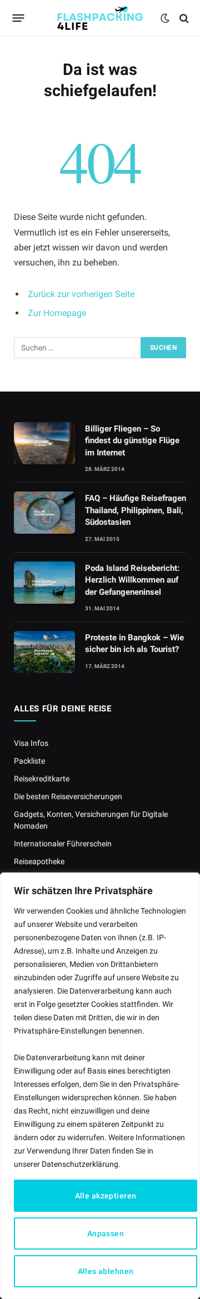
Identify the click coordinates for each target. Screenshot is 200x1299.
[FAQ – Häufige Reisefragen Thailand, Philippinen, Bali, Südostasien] (44, 512)
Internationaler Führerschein (63, 843)
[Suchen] (183, 18)
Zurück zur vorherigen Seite (81, 294)
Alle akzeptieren (106, 1195)
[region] (100, 1085)
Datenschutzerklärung (80, 1164)
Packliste (29, 760)
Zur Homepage (57, 313)
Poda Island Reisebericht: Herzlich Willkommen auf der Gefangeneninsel (132, 580)
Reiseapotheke (39, 861)
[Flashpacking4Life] (100, 18)
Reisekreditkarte (41, 778)
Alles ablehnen (106, 1271)
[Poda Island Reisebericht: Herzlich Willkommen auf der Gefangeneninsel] (44, 582)
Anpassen (105, 1233)
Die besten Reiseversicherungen (68, 796)
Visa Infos (31, 743)
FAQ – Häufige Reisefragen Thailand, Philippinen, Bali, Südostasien (135, 510)
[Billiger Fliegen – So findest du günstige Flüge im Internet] (44, 443)
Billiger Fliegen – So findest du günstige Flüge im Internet (132, 441)
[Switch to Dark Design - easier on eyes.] (165, 18)
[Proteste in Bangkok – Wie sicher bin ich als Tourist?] (44, 652)
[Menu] (18, 18)
